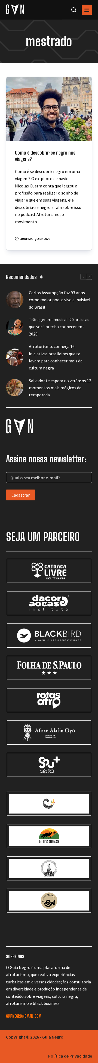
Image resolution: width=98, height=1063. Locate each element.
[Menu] (87, 10)
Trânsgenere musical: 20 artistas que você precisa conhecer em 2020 (59, 327)
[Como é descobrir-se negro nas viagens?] (49, 109)
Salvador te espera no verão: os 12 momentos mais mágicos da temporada (60, 388)
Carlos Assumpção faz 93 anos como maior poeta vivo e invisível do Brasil (59, 300)
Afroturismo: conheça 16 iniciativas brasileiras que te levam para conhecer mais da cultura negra (55, 357)
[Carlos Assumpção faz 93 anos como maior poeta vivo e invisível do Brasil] (14, 299)
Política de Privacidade (70, 1056)
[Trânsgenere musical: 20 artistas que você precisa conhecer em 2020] (14, 326)
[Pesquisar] (73, 9)
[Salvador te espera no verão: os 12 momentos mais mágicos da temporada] (14, 387)
